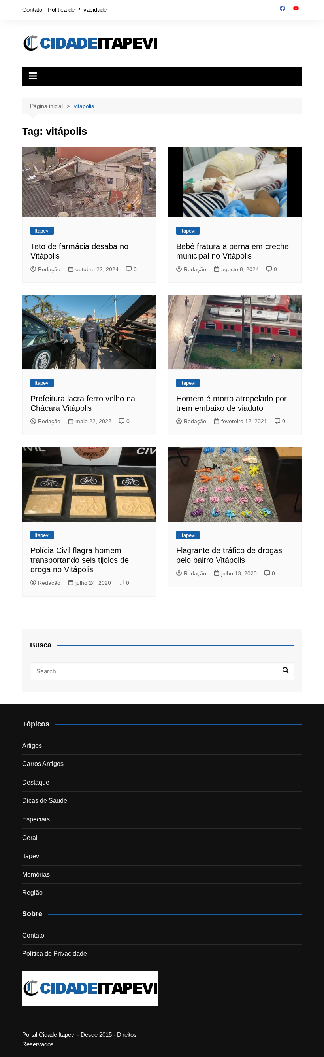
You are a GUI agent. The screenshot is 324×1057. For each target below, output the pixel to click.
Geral (30, 837)
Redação (49, 269)
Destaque (35, 782)
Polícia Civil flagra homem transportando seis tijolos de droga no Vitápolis (79, 560)
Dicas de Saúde (44, 800)
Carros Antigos (43, 763)
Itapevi (42, 231)
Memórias (36, 874)
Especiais (36, 819)
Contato (32, 9)
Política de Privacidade (77, 9)
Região (32, 892)
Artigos (32, 745)
